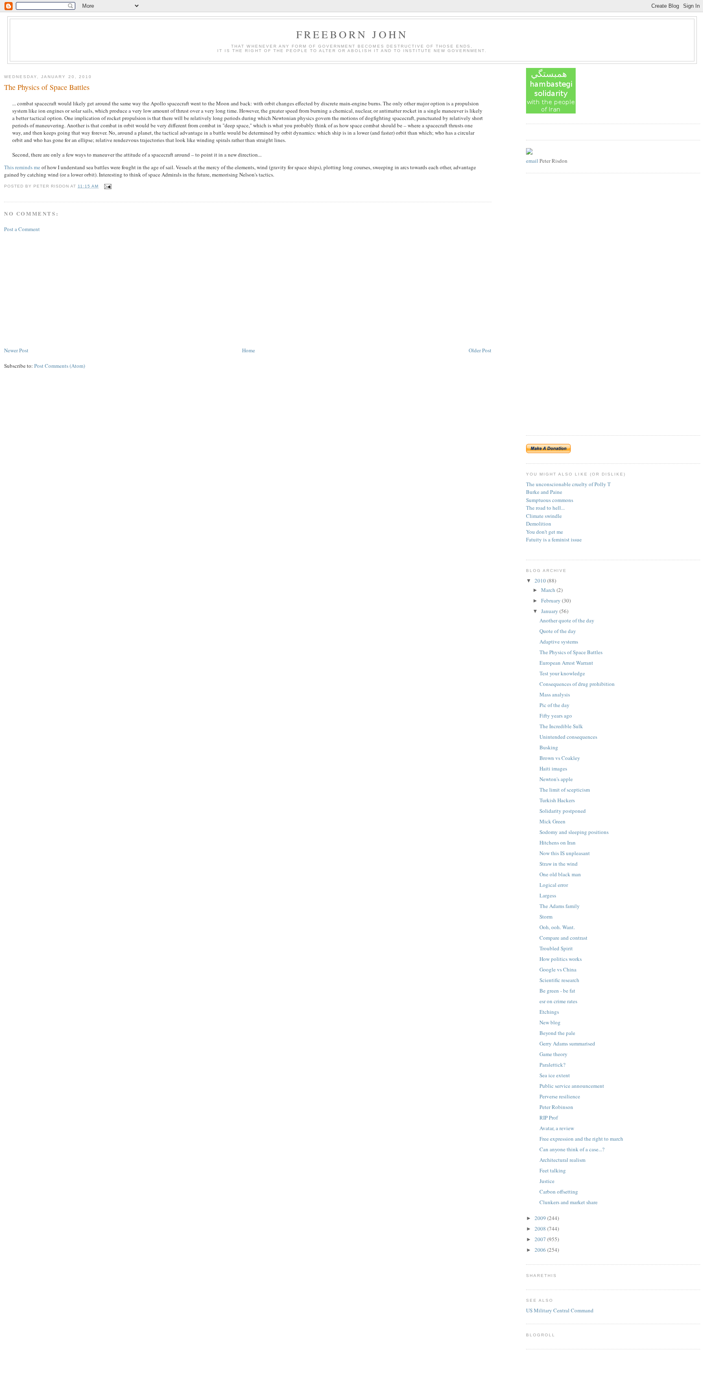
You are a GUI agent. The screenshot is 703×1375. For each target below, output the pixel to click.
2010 (541, 580)
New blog (550, 1022)
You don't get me (544, 531)
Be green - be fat (557, 990)
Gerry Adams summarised (567, 1043)
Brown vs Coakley (559, 758)
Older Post (480, 350)
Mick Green (552, 821)
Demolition (538, 523)
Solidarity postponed (562, 810)
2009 (541, 1218)
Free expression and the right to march (581, 1138)
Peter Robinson (556, 1107)
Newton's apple (556, 779)
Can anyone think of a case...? (572, 1149)
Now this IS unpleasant (564, 853)
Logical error (553, 884)
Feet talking (552, 1170)
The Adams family (559, 906)
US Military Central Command (560, 1310)
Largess (547, 895)
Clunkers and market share (568, 1202)
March (549, 590)
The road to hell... (545, 507)
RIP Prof (548, 1117)
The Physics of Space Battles (47, 87)
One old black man (560, 874)
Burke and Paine (544, 491)
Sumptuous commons (549, 500)
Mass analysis (554, 694)
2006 (541, 1249)
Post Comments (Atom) (59, 365)
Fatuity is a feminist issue (554, 539)
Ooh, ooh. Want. (557, 927)
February (551, 600)
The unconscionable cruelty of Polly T (568, 484)
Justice (547, 1181)
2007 (541, 1239)
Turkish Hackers (557, 800)
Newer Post (16, 350)
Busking (548, 747)
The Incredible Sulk (561, 726)
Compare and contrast (563, 937)
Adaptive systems (558, 641)
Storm (545, 916)
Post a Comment (22, 229)
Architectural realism (562, 1159)
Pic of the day (554, 705)
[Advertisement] (65, 289)
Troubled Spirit (556, 948)
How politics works (560, 958)
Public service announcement (571, 1085)
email (532, 160)
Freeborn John (352, 34)
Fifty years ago (555, 715)
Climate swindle (544, 515)
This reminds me (22, 167)
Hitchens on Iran (557, 842)
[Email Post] (106, 186)
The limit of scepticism (564, 789)
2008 (541, 1228)
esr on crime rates (558, 1001)
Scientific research (559, 980)
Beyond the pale (557, 1033)
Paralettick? (552, 1064)
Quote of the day (557, 631)
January (550, 611)
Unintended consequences (568, 736)
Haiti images (553, 768)
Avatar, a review (556, 1128)
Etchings (549, 1011)
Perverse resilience (559, 1096)
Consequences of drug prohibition (577, 684)
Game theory (553, 1054)
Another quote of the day (566, 620)
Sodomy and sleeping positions (574, 832)
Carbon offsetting (558, 1191)
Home (248, 350)
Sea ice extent (554, 1075)
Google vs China (557, 969)
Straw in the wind (558, 863)
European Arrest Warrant (566, 662)
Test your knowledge (562, 673)
